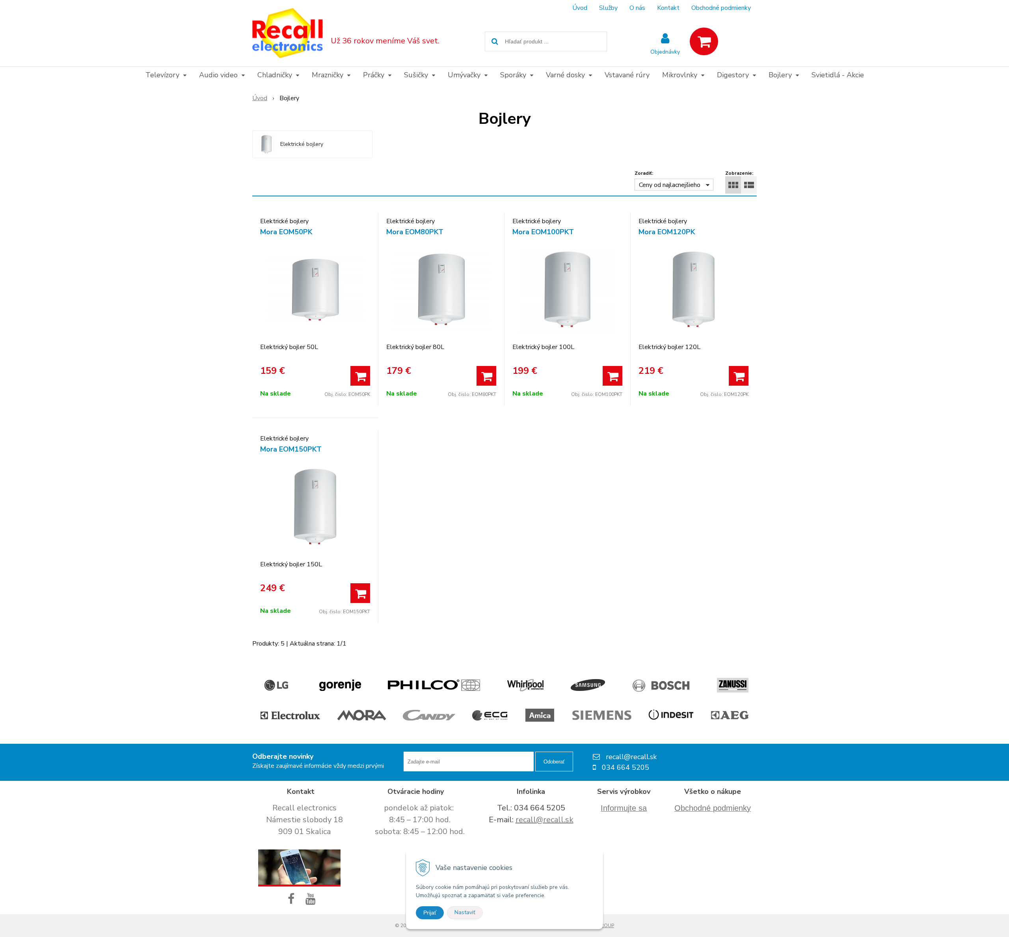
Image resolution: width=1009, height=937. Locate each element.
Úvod (579, 8)
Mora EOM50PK (286, 232)
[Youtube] (312, 899)
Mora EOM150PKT (291, 449)
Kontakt (668, 8)
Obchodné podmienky (721, 8)
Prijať (429, 912)
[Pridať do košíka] (360, 376)
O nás (637, 8)
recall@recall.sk (544, 819)
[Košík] (704, 41)
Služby (608, 8)
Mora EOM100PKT (543, 232)
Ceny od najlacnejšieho (669, 185)
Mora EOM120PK (667, 232)
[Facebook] (293, 899)
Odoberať (554, 762)
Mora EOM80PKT (414, 232)
